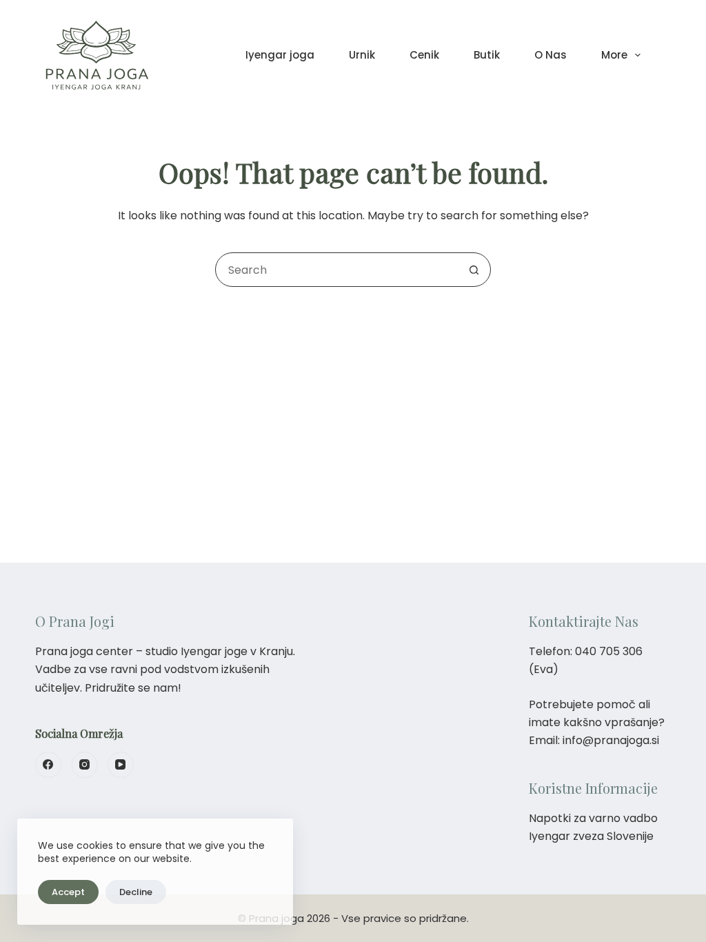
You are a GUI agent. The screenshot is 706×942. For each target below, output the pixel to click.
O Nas (550, 55)
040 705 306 (609, 651)
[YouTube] (121, 765)
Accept (68, 892)
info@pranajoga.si (611, 740)
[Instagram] (85, 765)
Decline (135, 892)
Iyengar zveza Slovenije (591, 836)
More (614, 55)
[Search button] (473, 269)
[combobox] (336, 269)
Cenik (424, 55)
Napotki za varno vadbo (593, 818)
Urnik (362, 55)
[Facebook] (48, 765)
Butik (487, 55)
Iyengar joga (279, 55)
